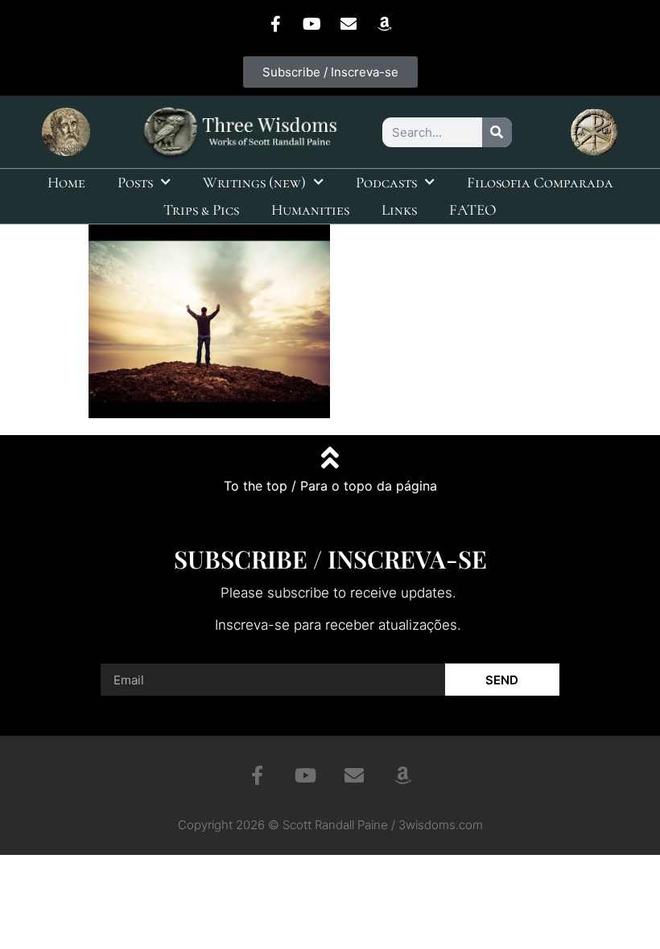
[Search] (497, 132)
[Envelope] (348, 24)
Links (399, 209)
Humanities (310, 209)
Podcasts (386, 182)
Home (66, 182)
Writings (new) (254, 182)
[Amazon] (385, 24)
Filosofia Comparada (540, 182)
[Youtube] (312, 24)
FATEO (473, 209)
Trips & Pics (201, 209)
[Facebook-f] (276, 24)
